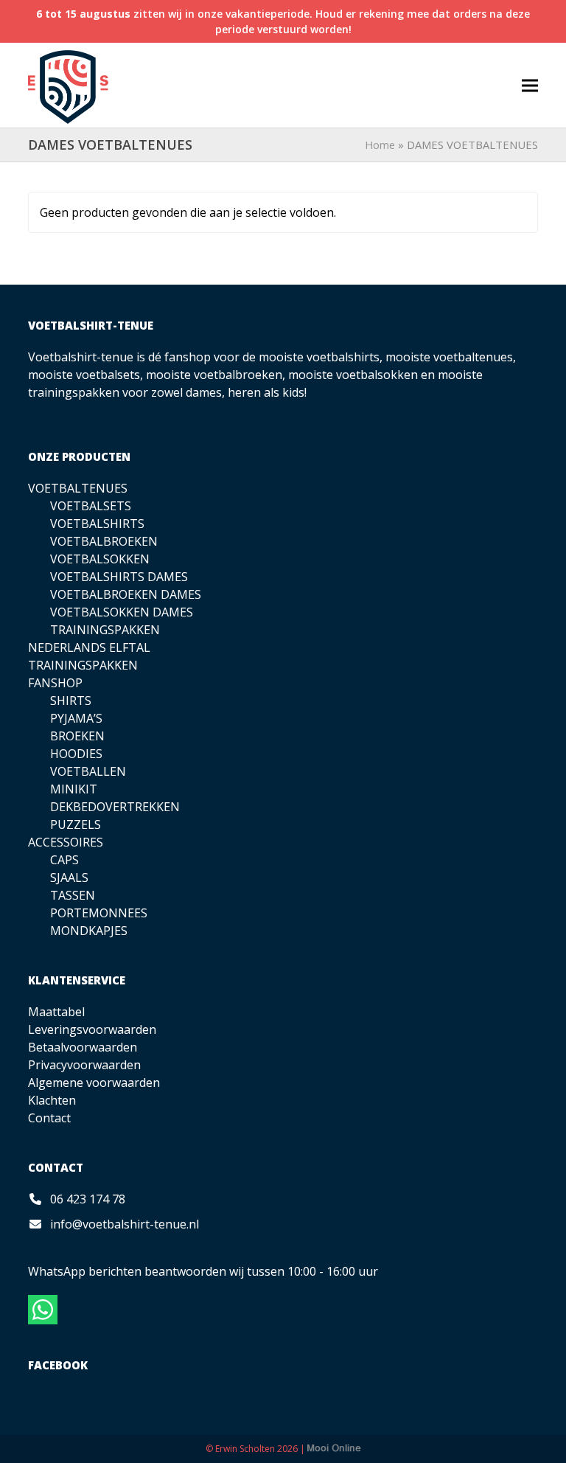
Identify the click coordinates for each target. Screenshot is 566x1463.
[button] (530, 85)
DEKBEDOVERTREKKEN (115, 807)
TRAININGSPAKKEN (105, 630)
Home (380, 144)
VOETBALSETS (90, 506)
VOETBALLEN (88, 771)
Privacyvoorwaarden (84, 1065)
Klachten (52, 1100)
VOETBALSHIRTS (97, 523)
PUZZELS (75, 824)
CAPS (64, 860)
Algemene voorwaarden (94, 1082)
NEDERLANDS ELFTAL (89, 647)
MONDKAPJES (88, 930)
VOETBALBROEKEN (104, 541)
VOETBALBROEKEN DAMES (125, 594)
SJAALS (69, 877)
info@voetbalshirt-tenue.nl (124, 1224)
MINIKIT (73, 789)
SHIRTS (70, 700)
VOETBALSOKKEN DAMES (121, 612)
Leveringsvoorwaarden (92, 1029)
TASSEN (72, 895)
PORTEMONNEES (98, 913)
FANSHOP (55, 683)
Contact (49, 1118)
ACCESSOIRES (65, 842)
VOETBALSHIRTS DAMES (119, 577)
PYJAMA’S (76, 718)
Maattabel (56, 1012)
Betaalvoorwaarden (82, 1047)
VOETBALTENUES (77, 488)
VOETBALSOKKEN (100, 559)
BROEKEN (77, 736)
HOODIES (76, 754)
